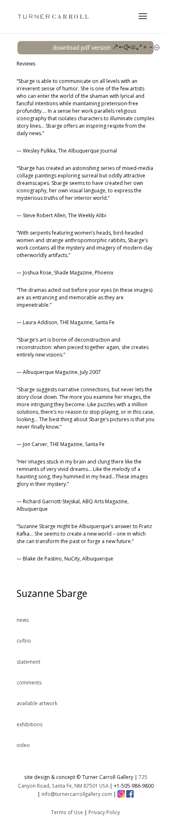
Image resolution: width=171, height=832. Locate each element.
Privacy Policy (104, 812)
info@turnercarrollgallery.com (77, 794)
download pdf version (82, 47)
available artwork (37, 703)
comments (29, 682)
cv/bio (24, 640)
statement (28, 661)
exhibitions (29, 724)
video (23, 745)
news (23, 619)
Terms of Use (67, 812)
